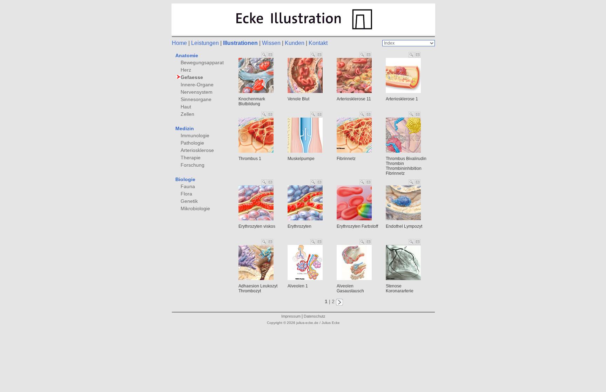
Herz (186, 70)
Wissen (271, 43)
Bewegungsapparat (202, 62)
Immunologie (195, 135)
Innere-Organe (197, 84)
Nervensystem (197, 92)
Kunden (294, 43)
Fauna (188, 186)
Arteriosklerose (197, 150)
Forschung (192, 165)
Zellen (187, 114)
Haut (186, 106)
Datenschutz (314, 316)
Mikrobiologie (195, 208)
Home (179, 43)
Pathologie (192, 143)
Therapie (191, 157)
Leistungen (205, 43)
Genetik (189, 201)
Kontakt (318, 43)
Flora (186, 194)
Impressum (291, 316)
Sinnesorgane (196, 99)
